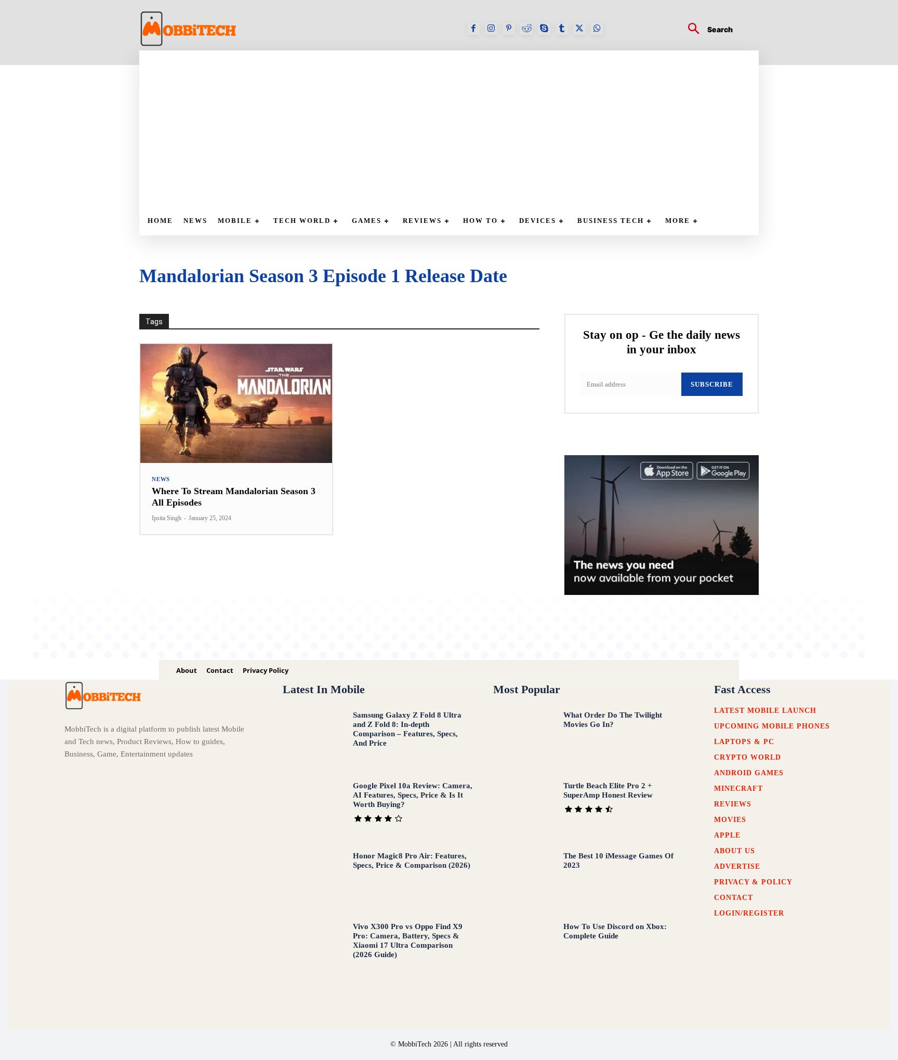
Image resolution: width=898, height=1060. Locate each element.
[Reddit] (526, 28)
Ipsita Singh (166, 518)
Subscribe (712, 384)
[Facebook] (473, 28)
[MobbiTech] (188, 28)
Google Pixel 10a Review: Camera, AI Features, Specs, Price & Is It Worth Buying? (412, 795)
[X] (579, 28)
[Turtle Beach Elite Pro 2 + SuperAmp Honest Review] (523, 809)
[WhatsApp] (597, 28)
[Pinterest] (509, 28)
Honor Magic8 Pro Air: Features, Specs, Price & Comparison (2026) (411, 860)
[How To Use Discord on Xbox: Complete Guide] (523, 950)
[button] (706, 30)
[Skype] (544, 28)
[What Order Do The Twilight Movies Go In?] (523, 738)
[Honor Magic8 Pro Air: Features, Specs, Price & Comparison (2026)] (313, 879)
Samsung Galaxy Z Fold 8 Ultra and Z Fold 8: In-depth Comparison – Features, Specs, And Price (407, 729)
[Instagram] (491, 28)
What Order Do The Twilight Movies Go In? (612, 719)
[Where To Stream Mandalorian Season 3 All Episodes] (236, 403)
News (161, 479)
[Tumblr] (562, 28)
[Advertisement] (454, 128)
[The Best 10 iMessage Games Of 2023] (523, 879)
